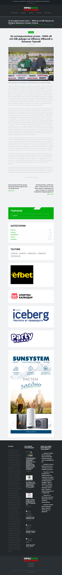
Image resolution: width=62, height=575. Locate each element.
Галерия (39, 13)
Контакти (47, 13)
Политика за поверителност (42, 570)
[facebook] (28, 3)
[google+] (32, 3)
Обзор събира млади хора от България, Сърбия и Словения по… (30, 502)
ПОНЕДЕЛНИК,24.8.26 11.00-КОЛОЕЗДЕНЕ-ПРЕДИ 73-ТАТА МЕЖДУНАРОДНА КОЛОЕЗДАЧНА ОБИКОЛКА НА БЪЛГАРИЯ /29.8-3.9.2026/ (31, 463)
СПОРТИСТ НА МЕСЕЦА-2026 (30, 518)
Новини (23, 13)
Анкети (31, 13)
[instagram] (34, 3)
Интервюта (14, 234)
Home (10, 24)
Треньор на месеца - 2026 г (30, 545)
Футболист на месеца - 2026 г (30, 531)
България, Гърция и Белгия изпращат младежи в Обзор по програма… (31, 484)
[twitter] (30, 3)
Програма (14, 13)
